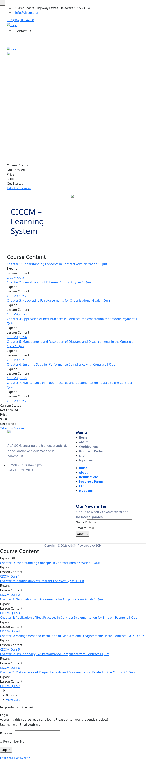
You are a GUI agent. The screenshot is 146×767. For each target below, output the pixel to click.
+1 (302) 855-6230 (21, 20)
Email (81, 528)
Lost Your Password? (15, 758)
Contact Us (23, 31)
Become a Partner (92, 451)
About (83, 442)
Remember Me (13, 741)
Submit (82, 534)
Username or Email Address (20, 724)
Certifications (89, 446)
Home (83, 437)
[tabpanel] (73, 222)
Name (81, 522)
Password (7, 733)
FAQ (82, 456)
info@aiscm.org (26, 12)
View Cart (13, 700)
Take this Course (19, 188)
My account (87, 460)
